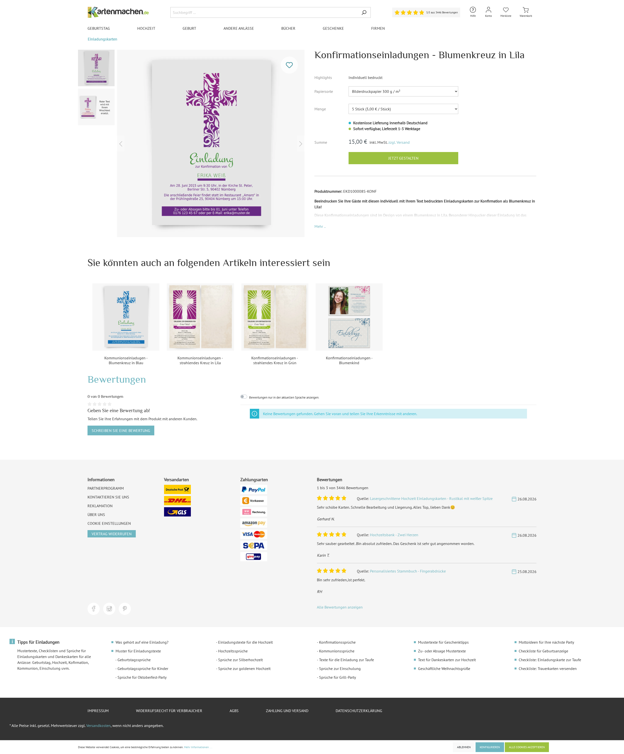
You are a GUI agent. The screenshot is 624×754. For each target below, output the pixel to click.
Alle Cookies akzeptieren (527, 747)
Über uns (96, 514)
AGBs (234, 710)
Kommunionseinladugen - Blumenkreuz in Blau (126, 360)
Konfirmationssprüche (337, 642)
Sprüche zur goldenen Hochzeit (244, 668)
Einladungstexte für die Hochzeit (245, 642)
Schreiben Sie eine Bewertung (121, 430)
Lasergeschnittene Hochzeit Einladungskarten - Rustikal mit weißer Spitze (431, 498)
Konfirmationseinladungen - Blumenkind (349, 360)
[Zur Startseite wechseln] (118, 12)
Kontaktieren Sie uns (108, 497)
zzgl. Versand (399, 142)
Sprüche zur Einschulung (340, 668)
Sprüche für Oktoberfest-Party (141, 677)
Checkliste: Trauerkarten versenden (548, 668)
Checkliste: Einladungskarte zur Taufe (550, 659)
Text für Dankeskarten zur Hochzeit (447, 659)
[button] (320, 226)
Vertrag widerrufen (112, 533)
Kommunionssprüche (336, 651)
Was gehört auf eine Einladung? (142, 642)
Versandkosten (98, 725)
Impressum (98, 710)
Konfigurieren (490, 747)
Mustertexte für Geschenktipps (443, 642)
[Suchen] (364, 12)
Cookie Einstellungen (109, 523)
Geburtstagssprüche (134, 659)
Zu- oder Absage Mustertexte (442, 651)
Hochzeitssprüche (233, 651)
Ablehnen (464, 747)
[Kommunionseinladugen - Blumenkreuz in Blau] (125, 316)
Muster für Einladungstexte (138, 651)
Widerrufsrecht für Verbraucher (169, 710)
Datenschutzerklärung (359, 710)
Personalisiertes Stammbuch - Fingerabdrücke (408, 571)
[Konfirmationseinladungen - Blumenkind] (349, 316)
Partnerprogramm (106, 488)
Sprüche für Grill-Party (337, 677)
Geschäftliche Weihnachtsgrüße (444, 668)
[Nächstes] (300, 143)
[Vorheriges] (120, 143)
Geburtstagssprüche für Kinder (142, 668)
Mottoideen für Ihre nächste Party (546, 642)
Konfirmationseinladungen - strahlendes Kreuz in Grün (274, 360)
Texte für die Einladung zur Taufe (346, 659)
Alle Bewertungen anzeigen (340, 607)
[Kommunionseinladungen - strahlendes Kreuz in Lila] (200, 316)
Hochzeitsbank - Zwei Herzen (394, 534)
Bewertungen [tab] (117, 379)
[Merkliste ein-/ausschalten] (289, 65)
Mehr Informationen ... (198, 747)
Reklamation (100, 505)
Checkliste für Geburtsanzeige (543, 651)
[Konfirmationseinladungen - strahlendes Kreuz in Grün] (274, 316)
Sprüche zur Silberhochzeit (240, 659)
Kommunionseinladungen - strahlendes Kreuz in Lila (200, 360)
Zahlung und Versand (287, 710)
